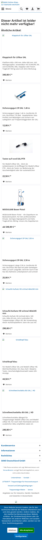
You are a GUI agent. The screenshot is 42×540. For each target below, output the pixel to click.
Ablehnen (12, 530)
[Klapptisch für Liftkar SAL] (21, 45)
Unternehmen (16, 478)
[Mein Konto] (32, 8)
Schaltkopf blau (9, 361)
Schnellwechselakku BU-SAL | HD (17, 412)
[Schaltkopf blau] (21, 349)
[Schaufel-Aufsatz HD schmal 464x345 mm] (21, 298)
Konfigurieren (21, 536)
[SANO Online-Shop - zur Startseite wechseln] (11, 3)
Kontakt (26, 478)
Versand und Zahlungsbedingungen (20, 486)
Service (30, 490)
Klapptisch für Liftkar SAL (14, 57)
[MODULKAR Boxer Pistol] (21, 197)
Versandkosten (8, 470)
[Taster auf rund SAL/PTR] (21, 146)
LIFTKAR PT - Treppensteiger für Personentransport (20, 482)
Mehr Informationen (32, 523)
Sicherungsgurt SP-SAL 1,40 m (16, 108)
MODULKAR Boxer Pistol (13, 209)
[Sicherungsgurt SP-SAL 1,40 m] (21, 95)
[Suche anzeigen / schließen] (21, 8)
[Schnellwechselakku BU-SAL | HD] (21, 400)
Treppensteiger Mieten (17, 490)
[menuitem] (6, 8)
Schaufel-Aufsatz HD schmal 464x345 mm (19, 312)
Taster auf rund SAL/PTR (13, 159)
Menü (8, 8)
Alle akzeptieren (26, 530)
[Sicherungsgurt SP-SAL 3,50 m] (21, 247)
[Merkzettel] (26, 8)
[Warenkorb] (38, 8)
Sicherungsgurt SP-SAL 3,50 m (16, 260)
